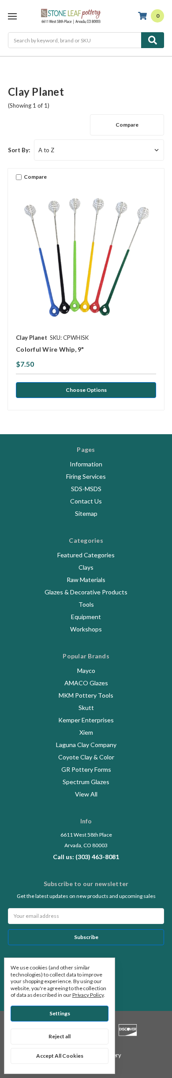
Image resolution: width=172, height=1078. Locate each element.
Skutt (86, 707)
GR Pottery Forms (86, 769)
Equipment (86, 616)
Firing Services (86, 476)
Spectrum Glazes (86, 781)
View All (86, 794)
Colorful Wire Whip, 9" (50, 349)
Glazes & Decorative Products (86, 592)
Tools (86, 604)
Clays (86, 567)
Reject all (60, 1036)
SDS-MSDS (86, 488)
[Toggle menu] (12, 16)
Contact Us (86, 501)
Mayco (86, 670)
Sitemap (86, 513)
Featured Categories (86, 555)
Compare (127, 124)
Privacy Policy (88, 995)
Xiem (86, 732)
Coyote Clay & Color (86, 757)
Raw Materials (86, 579)
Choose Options (86, 390)
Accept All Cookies (59, 1055)
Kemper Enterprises (86, 720)
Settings (59, 1013)
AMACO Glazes (86, 683)
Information (86, 464)
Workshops (86, 629)
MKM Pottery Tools (86, 695)
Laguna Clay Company (86, 744)
